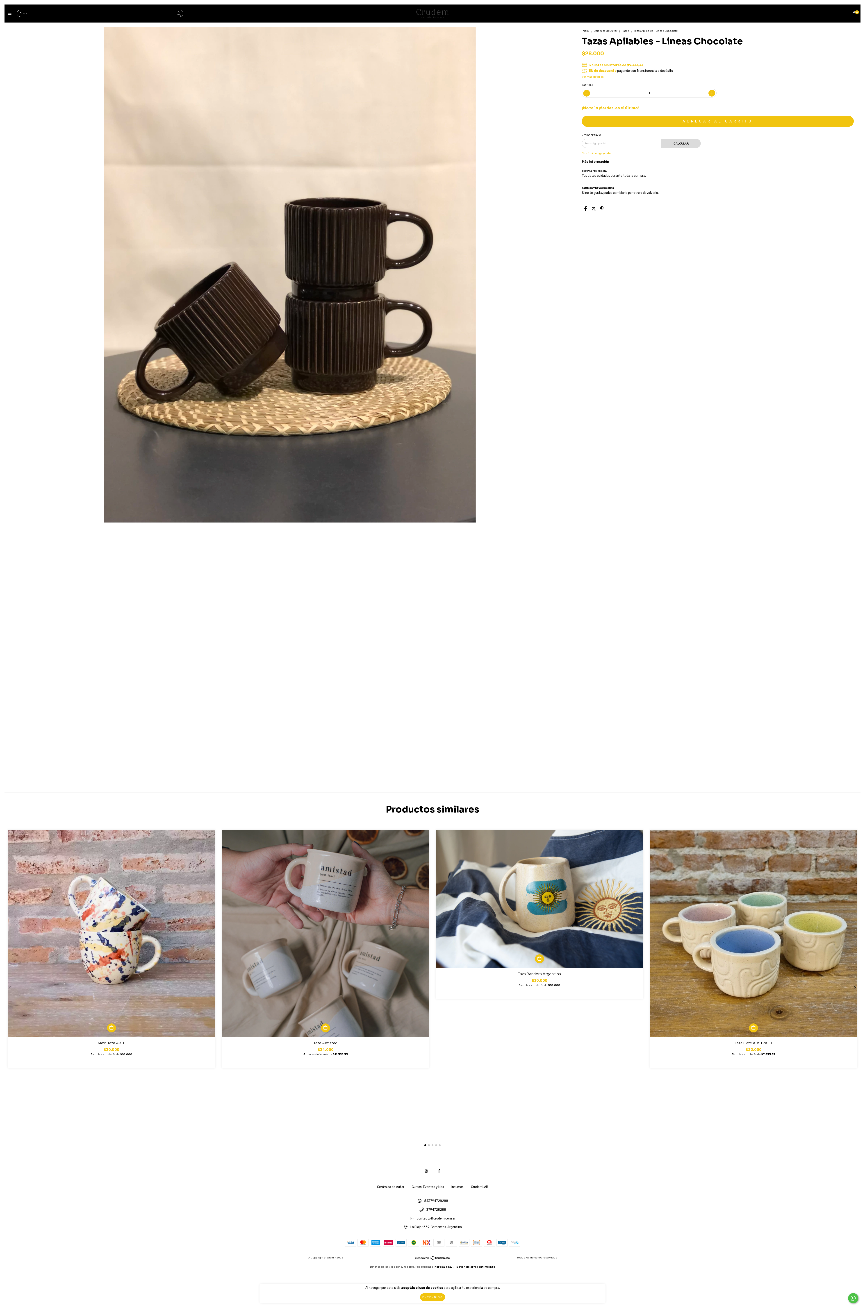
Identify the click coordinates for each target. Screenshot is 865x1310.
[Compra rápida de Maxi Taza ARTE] (111, 1027)
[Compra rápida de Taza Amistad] (325, 1027)
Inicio (585, 30)
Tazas (625, 30)
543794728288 (436, 1201)
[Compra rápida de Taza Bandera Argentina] (539, 958)
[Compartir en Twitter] (593, 208)
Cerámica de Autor (605, 30)
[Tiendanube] (433, 1259)
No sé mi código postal (596, 153)
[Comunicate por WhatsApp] (853, 1298)
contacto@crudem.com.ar (436, 1218)
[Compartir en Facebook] (585, 208)
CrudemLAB (479, 1187)
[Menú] (11, 13)
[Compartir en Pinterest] (602, 208)
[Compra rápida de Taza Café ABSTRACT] (753, 1027)
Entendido (432, 1297)
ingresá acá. (443, 1266)
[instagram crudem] (426, 1171)
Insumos (457, 1187)
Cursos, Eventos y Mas (428, 1187)
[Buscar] (178, 13)
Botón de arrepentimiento (475, 1266)
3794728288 (436, 1210)
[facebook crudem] (439, 1171)
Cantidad (587, 85)
